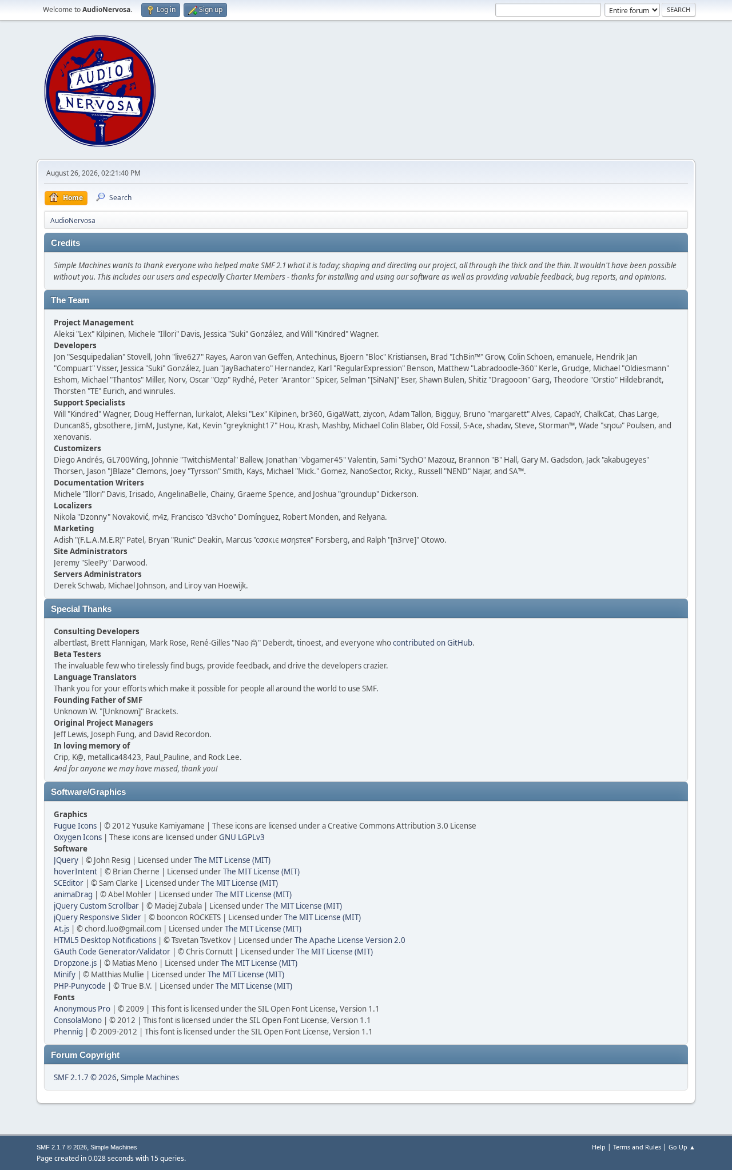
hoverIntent (75, 871)
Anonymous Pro (82, 1009)
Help (599, 1147)
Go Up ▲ (682, 1147)
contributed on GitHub (432, 643)
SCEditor (68, 883)
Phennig (68, 1031)
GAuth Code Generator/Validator (112, 951)
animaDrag (73, 894)
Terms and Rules (637, 1147)
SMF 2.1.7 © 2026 (85, 1077)
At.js (61, 929)
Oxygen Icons (78, 837)
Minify (64, 974)
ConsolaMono (78, 1020)
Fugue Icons (75, 826)
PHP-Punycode (80, 986)
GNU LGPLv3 (242, 837)
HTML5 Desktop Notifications (105, 940)
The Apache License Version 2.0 (350, 940)
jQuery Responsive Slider (97, 917)
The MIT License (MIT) (232, 860)
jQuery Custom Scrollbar (96, 906)
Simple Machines (150, 1077)
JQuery (66, 860)
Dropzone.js (75, 963)
